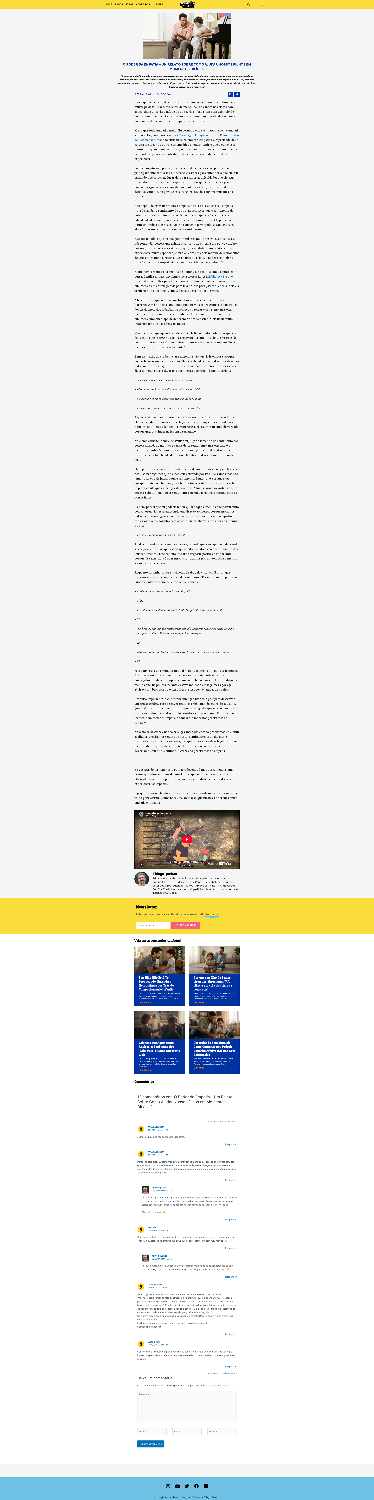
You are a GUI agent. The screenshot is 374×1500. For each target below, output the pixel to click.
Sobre (159, 4)
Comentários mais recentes (222, 1121)
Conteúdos (143, 4)
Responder (231, 1144)
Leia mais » (145, 1002)
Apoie (109, 4)
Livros (119, 4)
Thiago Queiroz (159, 1188)
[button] (248, 4)
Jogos (129, 4)
